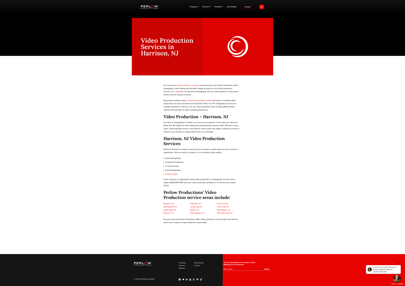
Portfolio (218, 7)
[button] (383, 269)
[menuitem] (194, 7)
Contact (248, 7)
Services (205, 7)
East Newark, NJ (170, 207)
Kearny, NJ (194, 210)
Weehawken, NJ (223, 210)
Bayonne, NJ (168, 203)
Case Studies (232, 7)
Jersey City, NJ (196, 207)
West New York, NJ (225, 213)
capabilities (179, 91)
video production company (188, 85)
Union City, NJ (223, 207)
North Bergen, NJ (197, 213)
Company (193, 7)
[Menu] (261, 6)
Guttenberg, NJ (169, 210)
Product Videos (171, 174)
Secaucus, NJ (222, 203)
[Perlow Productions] (149, 7)
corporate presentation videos (199, 100)
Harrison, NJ (168, 213)
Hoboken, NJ (195, 203)
